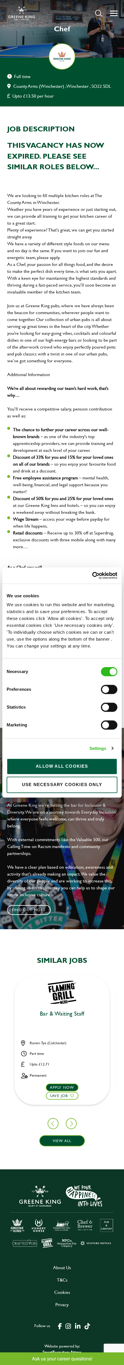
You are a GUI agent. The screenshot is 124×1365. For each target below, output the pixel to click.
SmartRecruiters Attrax (62, 1352)
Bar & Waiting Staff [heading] (62, 1014)
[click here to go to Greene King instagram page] (68, 1325)
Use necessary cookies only (62, 784)
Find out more (29, 909)
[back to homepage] (21, 13)
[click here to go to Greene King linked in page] (77, 1325)
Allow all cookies (62, 766)
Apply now (62, 1087)
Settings (97, 748)
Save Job (59, 1095)
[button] (98, 13)
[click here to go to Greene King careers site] (62, 1216)
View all (62, 1140)
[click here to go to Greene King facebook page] (60, 1325)
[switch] (109, 689)
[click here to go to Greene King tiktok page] (87, 1325)
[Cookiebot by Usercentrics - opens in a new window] (92, 575)
